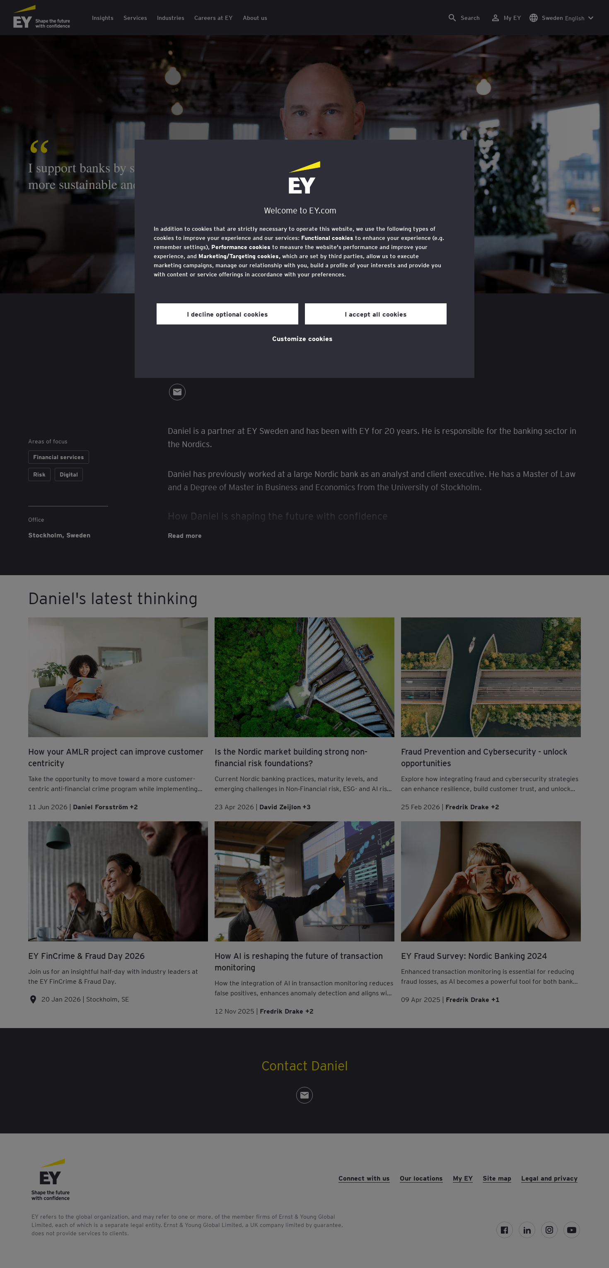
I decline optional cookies (227, 313)
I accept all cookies (376, 313)
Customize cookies (302, 338)
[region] (304, 259)
